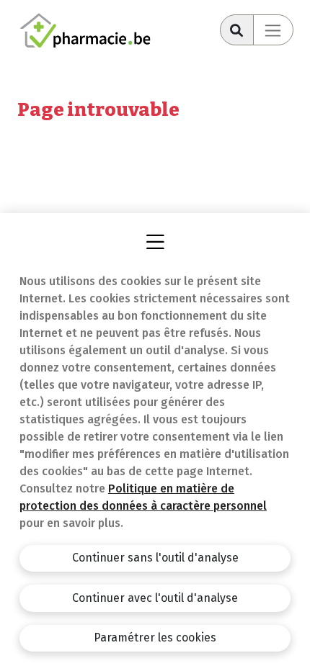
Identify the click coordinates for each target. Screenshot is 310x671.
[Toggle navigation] (273, 29)
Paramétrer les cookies (155, 637)
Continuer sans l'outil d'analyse (155, 557)
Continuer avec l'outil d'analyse (155, 598)
